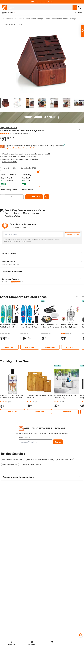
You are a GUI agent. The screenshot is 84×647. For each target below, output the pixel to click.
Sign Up (58, 442)
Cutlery (19, 18)
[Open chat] (82, 31)
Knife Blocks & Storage (34, 18)
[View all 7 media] (79, 103)
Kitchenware (9, 18)
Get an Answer (73, 235)
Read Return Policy (12, 216)
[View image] (5, 103)
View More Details (9, 162)
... (1, 19)
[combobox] (40, 7)
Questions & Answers (23, 133)
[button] (42, 253)
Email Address (24, 437)
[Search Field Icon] (75, 7)
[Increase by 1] (21, 196)
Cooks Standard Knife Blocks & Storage (60, 18)
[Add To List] (46, 196)
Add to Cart (35, 197)
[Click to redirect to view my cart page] (79, 7)
